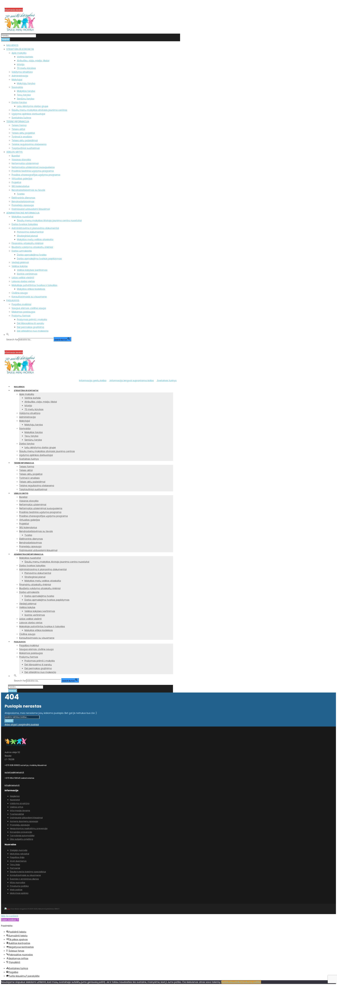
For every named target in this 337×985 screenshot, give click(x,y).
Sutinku (225, 982)
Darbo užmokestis (22, 251)
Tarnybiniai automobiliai (22, 835)
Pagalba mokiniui (21, 304)
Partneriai (15, 868)
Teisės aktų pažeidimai (25, 140)
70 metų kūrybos (26, 68)
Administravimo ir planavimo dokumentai (35, 228)
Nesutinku (235, 982)
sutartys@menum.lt (14, 772)
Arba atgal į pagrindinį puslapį (22, 724)
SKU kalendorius (20, 186)
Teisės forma (19, 125)
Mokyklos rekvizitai (19, 853)
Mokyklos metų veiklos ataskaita (35, 239)
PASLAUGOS (12, 300)
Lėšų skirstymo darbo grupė (32, 106)
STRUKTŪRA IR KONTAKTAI (20, 49)
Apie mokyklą (19, 53)
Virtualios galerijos (22, 178)
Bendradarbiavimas (23, 201)
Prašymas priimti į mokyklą (32, 319)
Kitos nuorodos (17, 882)
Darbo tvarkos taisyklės (25, 224)
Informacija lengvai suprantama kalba (131, 380)
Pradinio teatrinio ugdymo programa (33, 171)
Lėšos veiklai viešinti (23, 277)
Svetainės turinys (21, 117)
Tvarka (20, 193)
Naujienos (15, 796)
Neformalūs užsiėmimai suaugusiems (33, 167)
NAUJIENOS (12, 45)
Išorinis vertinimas (27, 273)
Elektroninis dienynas (23, 197)
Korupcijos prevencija (14, 6)
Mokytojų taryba (26, 83)
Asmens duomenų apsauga (24, 821)
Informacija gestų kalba (92, 380)
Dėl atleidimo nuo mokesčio (32, 331)
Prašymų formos (21, 315)
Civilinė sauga (20, 292)
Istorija (20, 64)
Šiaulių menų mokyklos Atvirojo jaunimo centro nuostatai (49, 220)
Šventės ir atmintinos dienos (24, 878)
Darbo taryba (19, 102)
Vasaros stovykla (21, 159)
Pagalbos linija (17, 857)
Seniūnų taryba (25, 98)
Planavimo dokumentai (30, 232)
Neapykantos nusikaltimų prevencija (28, 828)
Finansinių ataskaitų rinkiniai (27, 243)
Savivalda (17, 87)
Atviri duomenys (18, 861)
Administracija (20, 75)
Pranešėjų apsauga (23, 205)
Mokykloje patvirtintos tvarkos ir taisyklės (34, 285)
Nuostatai (15, 799)
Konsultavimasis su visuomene (29, 296)
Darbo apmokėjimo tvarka (31, 254)
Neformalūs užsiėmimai (25, 163)
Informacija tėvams (14, 9)
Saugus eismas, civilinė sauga (29, 308)
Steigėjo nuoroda (18, 850)
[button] (7, 334)
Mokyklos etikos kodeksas (31, 289)
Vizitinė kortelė (25, 56)
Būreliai (16, 155)
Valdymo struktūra (22, 72)
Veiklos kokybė (20, 266)
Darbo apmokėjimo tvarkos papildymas (39, 258)
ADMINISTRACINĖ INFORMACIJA (22, 212)
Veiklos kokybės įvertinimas (32, 270)
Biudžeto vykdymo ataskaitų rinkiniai (32, 247)
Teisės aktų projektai (23, 133)
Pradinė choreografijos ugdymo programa (36, 174)
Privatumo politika (19, 886)
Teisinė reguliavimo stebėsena (29, 144)
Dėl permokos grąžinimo (30, 327)
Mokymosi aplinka (19, 893)
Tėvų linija (15, 864)
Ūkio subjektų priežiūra (21, 839)
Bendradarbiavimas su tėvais (28, 190)
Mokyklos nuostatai (22, 216)
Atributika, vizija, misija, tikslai (33, 60)
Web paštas (16, 889)
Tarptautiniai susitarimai (25, 148)
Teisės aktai (18, 129)
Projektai (16, 182)
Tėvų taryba (24, 94)
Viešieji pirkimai (20, 262)
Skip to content (9, 916)
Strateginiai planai (27, 235)
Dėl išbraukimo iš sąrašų (30, 323)
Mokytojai (17, 79)
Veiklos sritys (16, 807)
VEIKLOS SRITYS (14, 152)
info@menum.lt (12, 785)
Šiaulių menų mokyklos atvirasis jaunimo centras (39, 110)
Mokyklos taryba (26, 91)
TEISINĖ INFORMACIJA (17, 121)
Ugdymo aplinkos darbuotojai (28, 113)
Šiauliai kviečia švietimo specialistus (28, 871)
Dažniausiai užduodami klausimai (31, 209)
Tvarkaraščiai (17, 814)
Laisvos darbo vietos (23, 281)
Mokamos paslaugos (23, 311)
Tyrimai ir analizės (22, 136)
